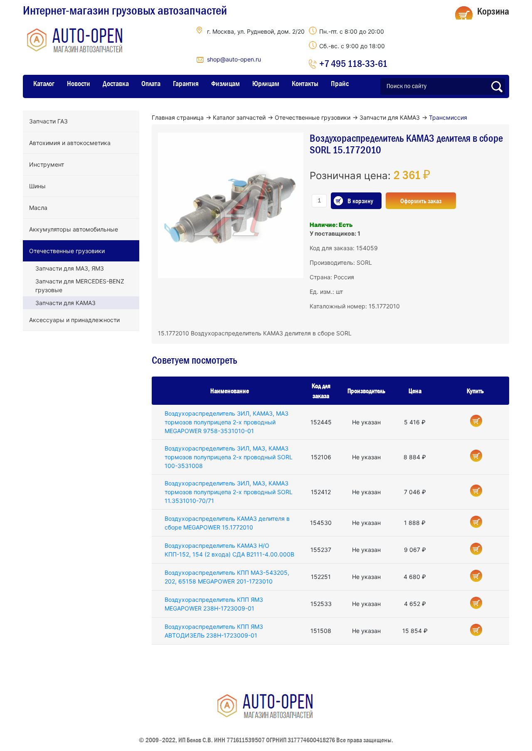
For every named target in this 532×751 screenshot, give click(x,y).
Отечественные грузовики (67, 250)
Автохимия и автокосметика (70, 142)
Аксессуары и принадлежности (74, 319)
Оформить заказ (420, 200)
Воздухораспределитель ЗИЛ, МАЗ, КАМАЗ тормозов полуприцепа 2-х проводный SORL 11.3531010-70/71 (229, 492)
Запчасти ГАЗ (48, 121)
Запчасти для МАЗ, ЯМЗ (69, 268)
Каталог (43, 83)
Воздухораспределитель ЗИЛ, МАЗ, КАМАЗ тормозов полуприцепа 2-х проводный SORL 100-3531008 (229, 457)
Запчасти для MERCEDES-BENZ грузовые (79, 285)
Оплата (150, 83)
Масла (38, 207)
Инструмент (46, 164)
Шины (37, 186)
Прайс (340, 83)
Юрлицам (265, 83)
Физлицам (225, 83)
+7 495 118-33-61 (353, 63)
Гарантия (186, 83)
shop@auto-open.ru (234, 59)
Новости (78, 83)
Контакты (305, 83)
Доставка (116, 83)
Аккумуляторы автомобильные (73, 229)
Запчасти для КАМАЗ (65, 302)
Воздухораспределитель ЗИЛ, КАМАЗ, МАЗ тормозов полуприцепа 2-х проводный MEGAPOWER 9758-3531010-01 (226, 422)
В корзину (360, 200)
